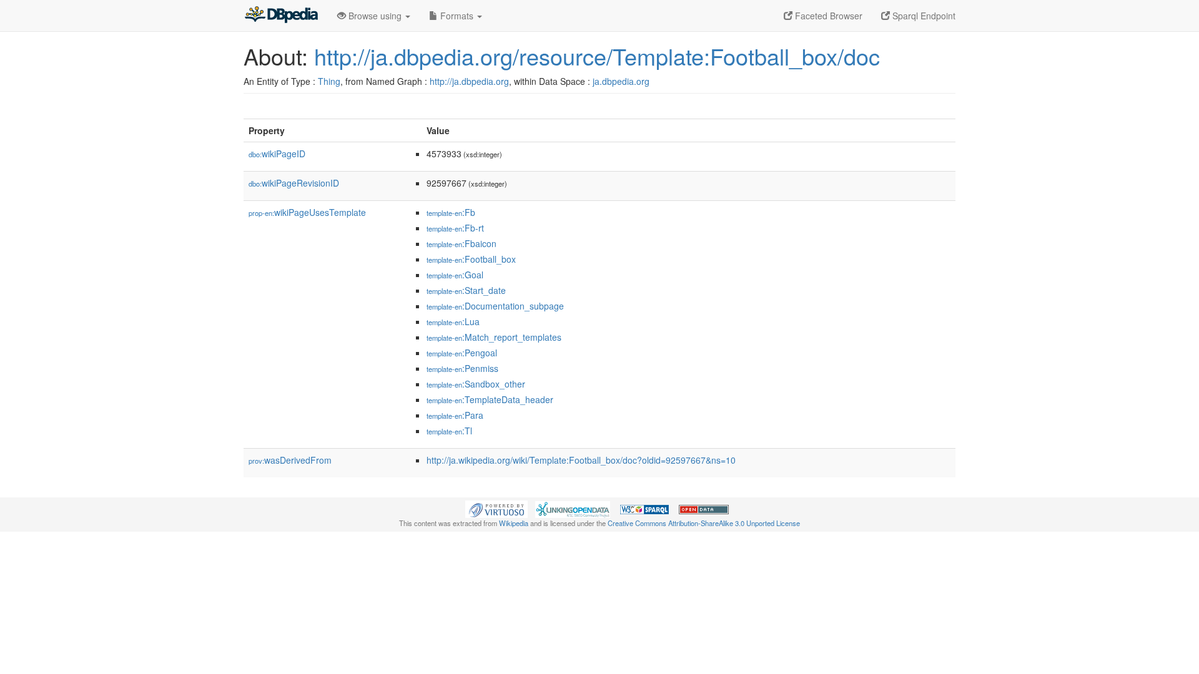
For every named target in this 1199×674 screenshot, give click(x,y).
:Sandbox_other (476, 384)
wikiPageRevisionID (294, 183)
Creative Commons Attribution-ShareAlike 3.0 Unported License (704, 523)
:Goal (455, 274)
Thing (329, 81)
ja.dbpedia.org (621, 81)
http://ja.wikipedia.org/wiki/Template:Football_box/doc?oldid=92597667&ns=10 (581, 460)
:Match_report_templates (494, 337)
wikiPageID (277, 153)
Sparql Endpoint (922, 15)
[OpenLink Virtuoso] (496, 508)
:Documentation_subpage (495, 306)
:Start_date (466, 290)
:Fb (451, 212)
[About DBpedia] (281, 15)
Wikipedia (513, 523)
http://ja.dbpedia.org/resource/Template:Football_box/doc (597, 56)
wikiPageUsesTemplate (307, 212)
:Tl (449, 430)
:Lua (453, 321)
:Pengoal (462, 352)
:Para (455, 415)
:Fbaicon (461, 243)
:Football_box (471, 259)
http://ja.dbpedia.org (469, 81)
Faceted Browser (827, 15)
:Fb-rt (455, 228)
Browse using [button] (375, 15)
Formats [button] (457, 15)
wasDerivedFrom (290, 460)
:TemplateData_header (490, 399)
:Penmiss (462, 368)
